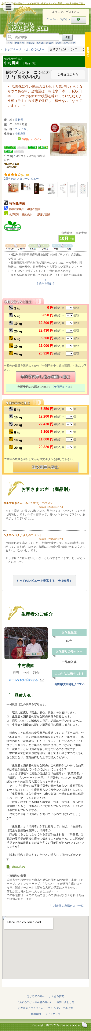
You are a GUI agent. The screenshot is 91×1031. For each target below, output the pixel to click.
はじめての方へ (35, 49)
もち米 (40, 43)
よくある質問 (56, 996)
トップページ (12, 49)
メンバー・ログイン (58, 19)
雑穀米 (49, 43)
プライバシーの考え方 (60, 1008)
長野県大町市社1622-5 (69, 684)
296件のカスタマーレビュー (21, 178)
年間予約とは (62, 386)
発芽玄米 (19, 43)
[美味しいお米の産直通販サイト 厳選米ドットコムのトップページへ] (23, 33)
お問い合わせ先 (65, 1002)
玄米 (9, 43)
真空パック (69, 43)
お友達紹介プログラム (30, 1008)
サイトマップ (52, 1014)
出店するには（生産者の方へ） (34, 1002)
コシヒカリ (22, 129)
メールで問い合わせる (23, 680)
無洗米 (30, 43)
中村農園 (26, 665)
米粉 (58, 43)
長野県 (19, 119)
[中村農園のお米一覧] (26, 643)
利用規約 (36, 1014)
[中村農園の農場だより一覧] (67, 905)
